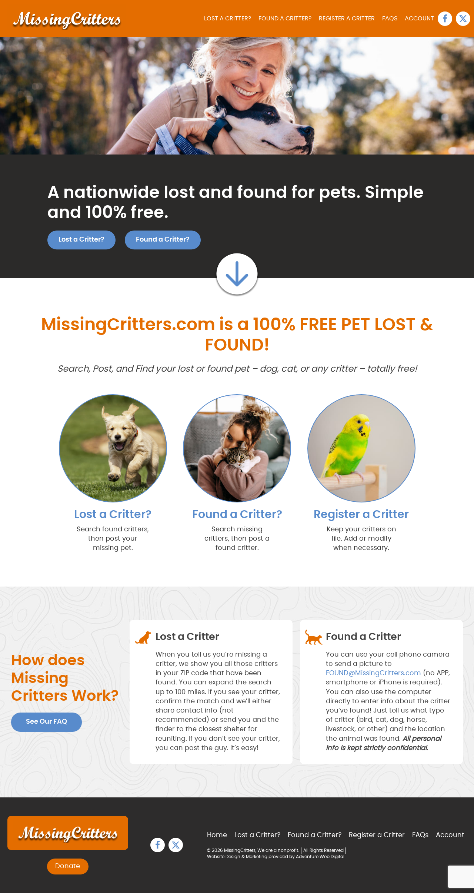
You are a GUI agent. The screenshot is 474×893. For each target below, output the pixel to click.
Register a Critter (347, 18)
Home (217, 835)
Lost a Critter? (227, 18)
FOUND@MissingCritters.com (373, 673)
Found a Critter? (284, 18)
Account (419, 18)
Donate (67, 866)
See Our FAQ (46, 721)
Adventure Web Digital (320, 856)
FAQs (389, 18)
